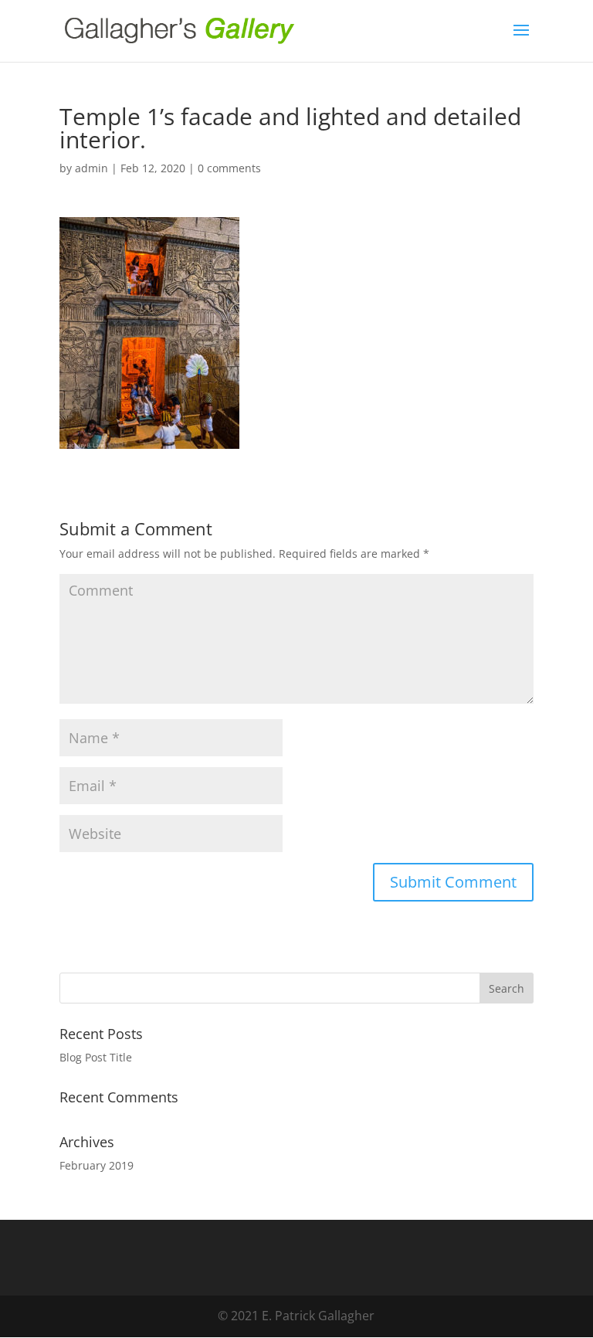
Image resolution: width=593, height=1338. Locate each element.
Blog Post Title (95, 1057)
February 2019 (96, 1165)
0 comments (229, 168)
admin (91, 168)
